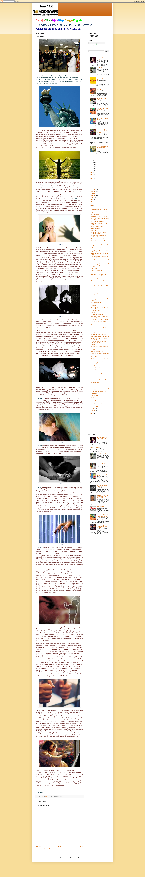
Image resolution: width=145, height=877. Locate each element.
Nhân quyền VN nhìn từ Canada (98, 274)
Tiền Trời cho (94, 393)
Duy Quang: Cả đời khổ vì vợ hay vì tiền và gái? (102, 58)
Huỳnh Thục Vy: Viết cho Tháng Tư (99, 216)
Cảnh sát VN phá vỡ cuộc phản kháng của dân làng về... (99, 257)
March (92, 408)
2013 (91, 186)
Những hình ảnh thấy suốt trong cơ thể (99, 384)
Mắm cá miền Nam (95, 228)
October (93, 193)
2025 (91, 162)
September (93, 195)
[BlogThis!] (56, 796)
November (93, 191)
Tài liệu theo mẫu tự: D (95, 447)
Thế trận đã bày (94, 395)
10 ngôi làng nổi (94, 268)
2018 (91, 176)
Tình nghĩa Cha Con (95, 207)
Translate (100, 45)
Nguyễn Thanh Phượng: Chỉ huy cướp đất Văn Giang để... (99, 233)
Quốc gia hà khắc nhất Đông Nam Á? (99, 280)
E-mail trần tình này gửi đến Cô (98, 314)
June (92, 201)
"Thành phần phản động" (96, 403)
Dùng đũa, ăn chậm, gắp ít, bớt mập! (99, 238)
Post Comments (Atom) (47, 848)
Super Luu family (93, 141)
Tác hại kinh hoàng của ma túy (98, 270)
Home (59, 846)
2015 (91, 182)
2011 (91, 413)
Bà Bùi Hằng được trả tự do (97, 226)
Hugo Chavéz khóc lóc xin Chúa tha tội (100, 336)
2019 (91, 174)
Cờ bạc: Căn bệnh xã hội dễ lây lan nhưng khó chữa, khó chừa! (103, 131)
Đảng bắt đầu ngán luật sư (97, 302)
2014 (91, 184)
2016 (91, 180)
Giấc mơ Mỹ (93, 349)
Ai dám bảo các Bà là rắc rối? (97, 276)
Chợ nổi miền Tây (95, 386)
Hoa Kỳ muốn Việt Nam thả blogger (99, 289)
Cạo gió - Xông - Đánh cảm (97, 356)
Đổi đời (92, 397)
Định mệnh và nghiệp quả (97, 373)
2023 (91, 166)
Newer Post (38, 846)
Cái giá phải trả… (95, 382)
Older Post (80, 846)
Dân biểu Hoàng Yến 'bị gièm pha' (99, 221)
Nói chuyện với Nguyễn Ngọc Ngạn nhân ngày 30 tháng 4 (99, 236)
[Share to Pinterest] (61, 796)
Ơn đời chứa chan (95, 214)
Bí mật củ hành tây (95, 230)
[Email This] (54, 796)
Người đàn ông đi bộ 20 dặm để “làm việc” (102, 486)
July (92, 199)
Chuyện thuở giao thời (96, 310)
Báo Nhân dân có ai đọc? (97, 351)
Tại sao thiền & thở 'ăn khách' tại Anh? (99, 319)
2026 (91, 160)
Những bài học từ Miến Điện (97, 371)
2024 (91, 164)
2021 (91, 170)
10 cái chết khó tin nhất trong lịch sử (99, 401)
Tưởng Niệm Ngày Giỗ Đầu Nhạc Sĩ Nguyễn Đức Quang (99, 342)
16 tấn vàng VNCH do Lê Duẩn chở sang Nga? (102, 147)
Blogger (85, 857)
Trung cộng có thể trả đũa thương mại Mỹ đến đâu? (102, 109)
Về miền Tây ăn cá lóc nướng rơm (98, 377)
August (93, 197)
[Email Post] (52, 796)
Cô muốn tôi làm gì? (95, 295)
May (92, 203)
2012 (91, 188)
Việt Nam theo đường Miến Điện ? (99, 391)
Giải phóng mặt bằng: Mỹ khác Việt (99, 369)
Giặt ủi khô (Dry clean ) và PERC (98, 334)
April (92, 205)
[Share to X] (57, 796)
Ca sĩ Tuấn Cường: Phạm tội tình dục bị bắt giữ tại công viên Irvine (102, 496)
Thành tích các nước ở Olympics (98, 291)
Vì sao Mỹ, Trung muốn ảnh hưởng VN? (100, 209)
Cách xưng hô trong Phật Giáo (98, 367)
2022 (91, 168)
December (93, 189)
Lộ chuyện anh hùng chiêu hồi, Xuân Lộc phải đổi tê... (99, 328)
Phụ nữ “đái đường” (101, 68)
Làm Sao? (93, 312)
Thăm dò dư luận (100, 506)
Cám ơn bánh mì (95, 375)
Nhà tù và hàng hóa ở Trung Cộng (99, 293)
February (93, 410)
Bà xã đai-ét (93, 272)
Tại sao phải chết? (95, 297)
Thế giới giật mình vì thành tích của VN (99, 284)
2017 (91, 178)
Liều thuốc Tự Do (95, 344)
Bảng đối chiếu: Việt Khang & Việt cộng (100, 263)
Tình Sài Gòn (94, 282)
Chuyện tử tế (94, 399)
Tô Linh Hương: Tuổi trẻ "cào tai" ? (99, 278)
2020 (91, 172)
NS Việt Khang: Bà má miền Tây (98, 362)
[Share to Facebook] (59, 796)
